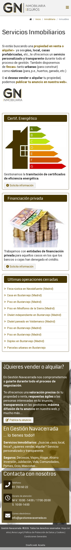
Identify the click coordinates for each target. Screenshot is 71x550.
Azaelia (41, 545)
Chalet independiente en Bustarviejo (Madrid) (34, 315)
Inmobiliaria (49, 19)
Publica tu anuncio (20, 420)
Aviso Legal (17, 532)
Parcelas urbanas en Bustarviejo (26, 347)
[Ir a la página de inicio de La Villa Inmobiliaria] (23, 8)
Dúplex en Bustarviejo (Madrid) (25, 341)
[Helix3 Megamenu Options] (67, 7)
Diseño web (31, 545)
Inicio (38, 19)
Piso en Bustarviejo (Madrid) (24, 302)
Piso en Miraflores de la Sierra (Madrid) (31, 308)
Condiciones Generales (35, 536)
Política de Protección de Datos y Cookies (44, 532)
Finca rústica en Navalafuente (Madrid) (30, 288)
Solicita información (21, 185)
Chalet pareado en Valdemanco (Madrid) (31, 321)
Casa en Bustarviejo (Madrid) (24, 295)
